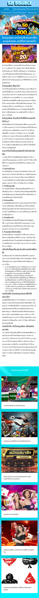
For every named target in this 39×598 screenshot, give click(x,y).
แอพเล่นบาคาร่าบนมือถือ (11, 514)
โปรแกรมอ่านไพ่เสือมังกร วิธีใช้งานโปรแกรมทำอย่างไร (17, 588)
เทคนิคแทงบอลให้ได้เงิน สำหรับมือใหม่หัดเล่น (17, 441)
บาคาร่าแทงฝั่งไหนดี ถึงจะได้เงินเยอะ (14, 405)
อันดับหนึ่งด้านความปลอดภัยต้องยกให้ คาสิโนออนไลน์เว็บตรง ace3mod (17, 478)
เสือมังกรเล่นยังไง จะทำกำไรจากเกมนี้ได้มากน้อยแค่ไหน (19, 551)
